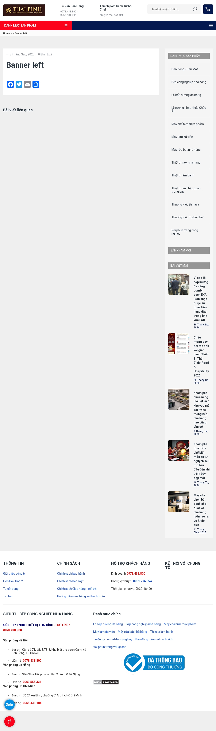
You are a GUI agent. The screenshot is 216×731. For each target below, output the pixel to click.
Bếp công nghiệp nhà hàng (188, 82)
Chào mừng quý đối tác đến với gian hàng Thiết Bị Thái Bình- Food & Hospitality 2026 (201, 526)
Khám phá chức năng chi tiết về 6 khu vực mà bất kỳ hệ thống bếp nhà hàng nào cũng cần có (201, 579)
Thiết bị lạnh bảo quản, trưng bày (186, 190)
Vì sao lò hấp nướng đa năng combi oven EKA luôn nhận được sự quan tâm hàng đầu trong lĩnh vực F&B (40, 144)
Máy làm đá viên (182, 136)
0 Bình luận (46, 54)
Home (6, 33)
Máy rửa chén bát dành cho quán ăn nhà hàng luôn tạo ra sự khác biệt (201, 679)
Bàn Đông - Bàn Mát (184, 69)
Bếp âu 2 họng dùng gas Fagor (201, 267)
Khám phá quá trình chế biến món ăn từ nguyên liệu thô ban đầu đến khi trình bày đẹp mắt (202, 630)
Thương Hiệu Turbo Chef (187, 217)
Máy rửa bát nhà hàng (186, 149)
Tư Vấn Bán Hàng (72, 6)
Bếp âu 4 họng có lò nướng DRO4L (203, 401)
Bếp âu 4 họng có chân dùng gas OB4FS (203, 329)
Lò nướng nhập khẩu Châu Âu (188, 109)
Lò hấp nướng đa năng (186, 95)
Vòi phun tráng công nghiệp (184, 231)
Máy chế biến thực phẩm (187, 124)
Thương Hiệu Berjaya (185, 204)
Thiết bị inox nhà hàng (185, 162)
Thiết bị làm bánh (182, 175)
